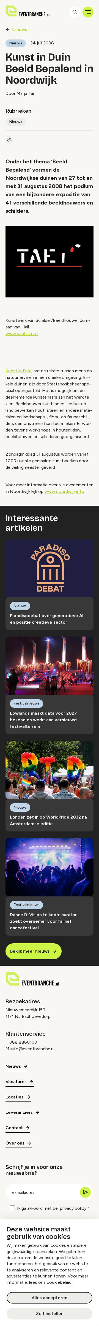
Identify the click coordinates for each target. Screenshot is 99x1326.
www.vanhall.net (22, 333)
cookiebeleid (59, 1282)
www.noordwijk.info (64, 491)
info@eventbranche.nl (32, 1048)
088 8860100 (23, 1042)
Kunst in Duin (19, 370)
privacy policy (73, 1208)
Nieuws (19, 29)
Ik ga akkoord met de (51, 1208)
